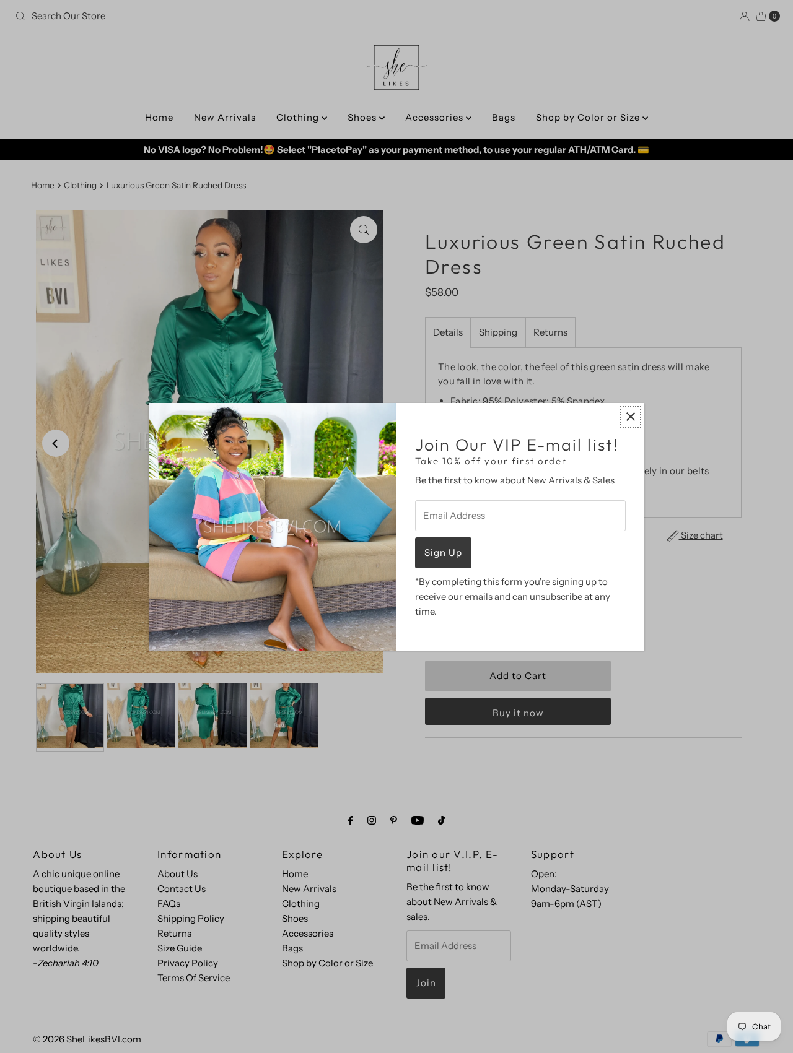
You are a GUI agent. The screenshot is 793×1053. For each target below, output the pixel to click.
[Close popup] (630, 417)
